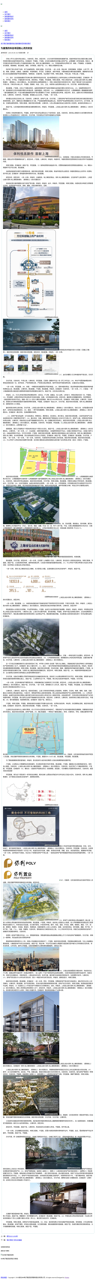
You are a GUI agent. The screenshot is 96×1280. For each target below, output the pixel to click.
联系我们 (7, 21)
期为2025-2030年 (12, 1236)
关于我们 (7, 14)
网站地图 (4, 1277)
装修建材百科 (9, 19)
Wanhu (67, 1277)
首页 (6, 12)
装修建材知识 (9, 16)
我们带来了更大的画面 (14, 1240)
